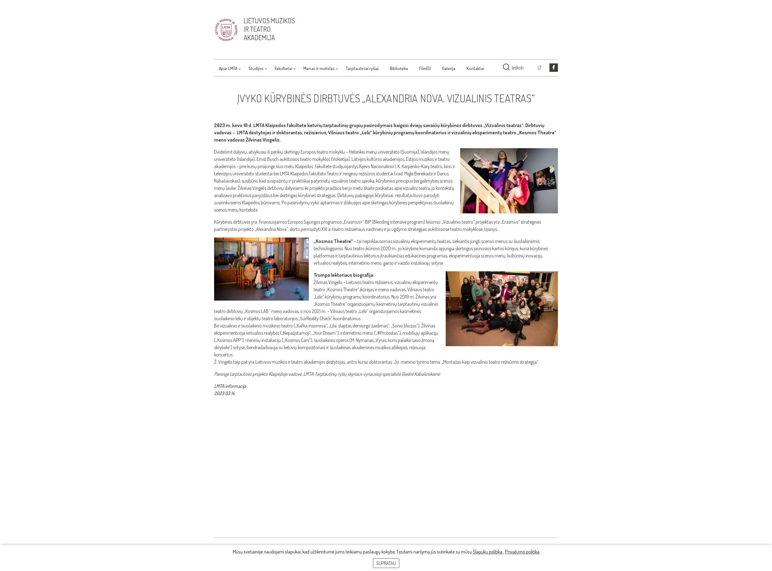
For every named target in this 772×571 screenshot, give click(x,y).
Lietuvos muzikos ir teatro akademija (269, 29)
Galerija (448, 68)
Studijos (256, 68)
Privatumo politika (522, 552)
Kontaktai (475, 68)
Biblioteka (399, 68)
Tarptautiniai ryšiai (362, 68)
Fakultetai (283, 68)
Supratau (386, 563)
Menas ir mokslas (319, 68)
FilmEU (425, 68)
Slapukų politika (488, 552)
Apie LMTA (228, 68)
